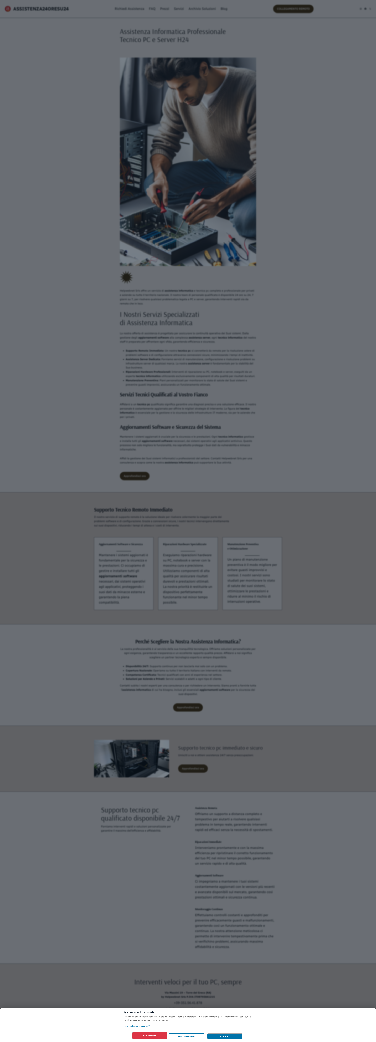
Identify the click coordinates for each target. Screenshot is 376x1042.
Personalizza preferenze (137, 1026)
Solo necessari (150, 1036)
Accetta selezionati (186, 1036)
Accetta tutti (224, 1036)
